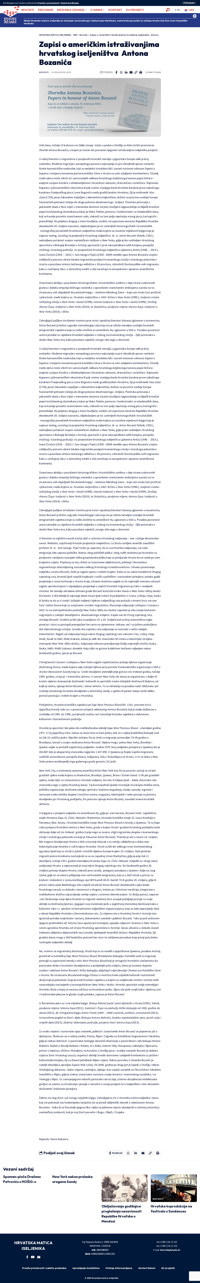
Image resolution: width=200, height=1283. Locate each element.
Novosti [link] (44, 72)
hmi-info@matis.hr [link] (170, 1249)
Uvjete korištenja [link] (70, 3)
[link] (194, 16)
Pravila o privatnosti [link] (48, 3)
